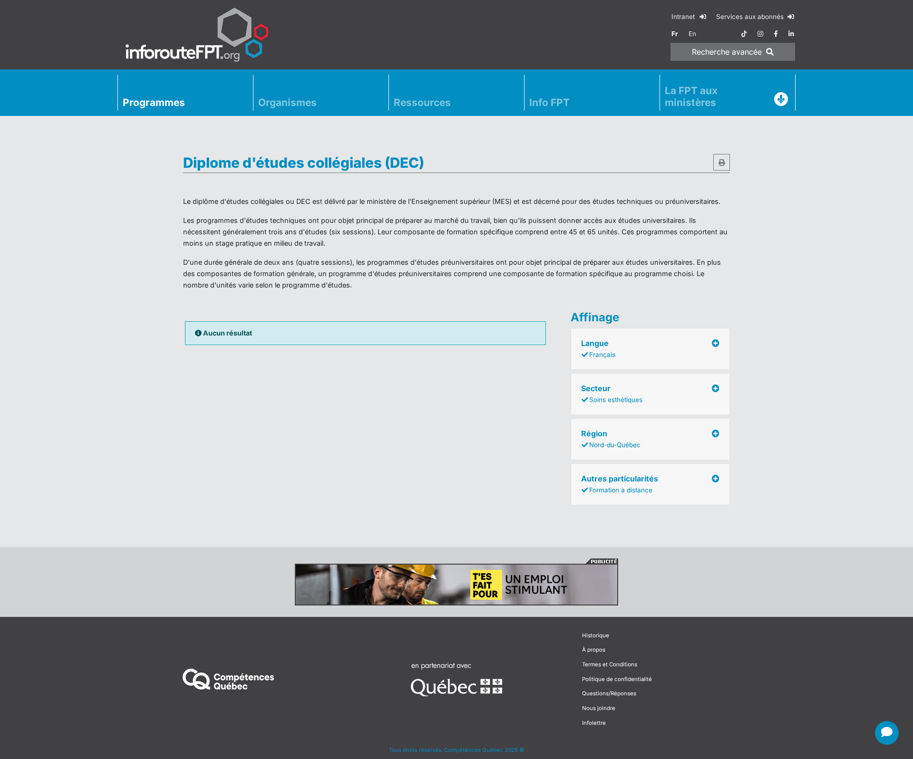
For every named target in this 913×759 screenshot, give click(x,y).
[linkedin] (791, 34)
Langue (598, 348)
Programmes (154, 102)
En (692, 34)
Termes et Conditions (609, 664)
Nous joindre (598, 708)
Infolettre (594, 723)
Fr (674, 34)
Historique (595, 635)
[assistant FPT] (887, 733)
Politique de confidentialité (617, 679)
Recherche (727, 52)
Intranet (684, 16)
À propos (593, 649)
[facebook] (775, 34)
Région (611, 439)
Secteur (611, 394)
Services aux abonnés (751, 16)
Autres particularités (619, 484)
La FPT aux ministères (691, 96)
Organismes (287, 102)
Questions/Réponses (609, 693)
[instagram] (760, 34)
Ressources (422, 102)
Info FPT (549, 102)
